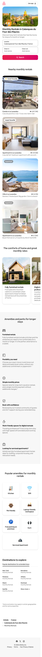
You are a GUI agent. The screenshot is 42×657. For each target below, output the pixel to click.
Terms (16, 647)
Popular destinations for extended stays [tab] (15, 564)
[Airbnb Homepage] (4, 3)
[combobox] (20, 44)
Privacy (9, 647)
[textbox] (11, 51)
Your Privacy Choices (26, 647)
